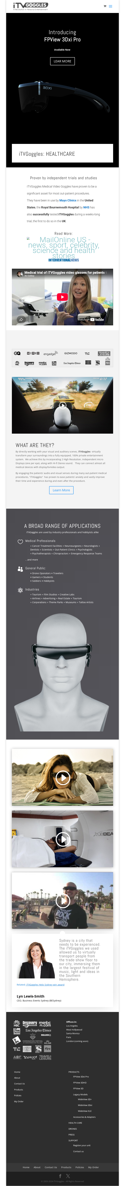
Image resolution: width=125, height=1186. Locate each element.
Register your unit (81, 1145)
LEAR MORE (62, 61)
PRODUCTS (74, 1071)
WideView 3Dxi (85, 1105)
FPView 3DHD (79, 1082)
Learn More (61, 490)
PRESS (72, 1134)
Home (17, 1071)
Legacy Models (80, 1094)
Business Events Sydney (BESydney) (42, 1000)
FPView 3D (78, 1088)
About (17, 1077)
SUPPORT (73, 1140)
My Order (18, 1101)
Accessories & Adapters (84, 1117)
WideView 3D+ (85, 1099)
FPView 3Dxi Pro (81, 1076)
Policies (17, 1095)
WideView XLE (84, 1111)
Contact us (78, 1151)
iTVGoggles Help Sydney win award (45, 984)
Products (18, 1089)
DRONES (73, 1128)
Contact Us (19, 1083)
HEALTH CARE (75, 1122)
